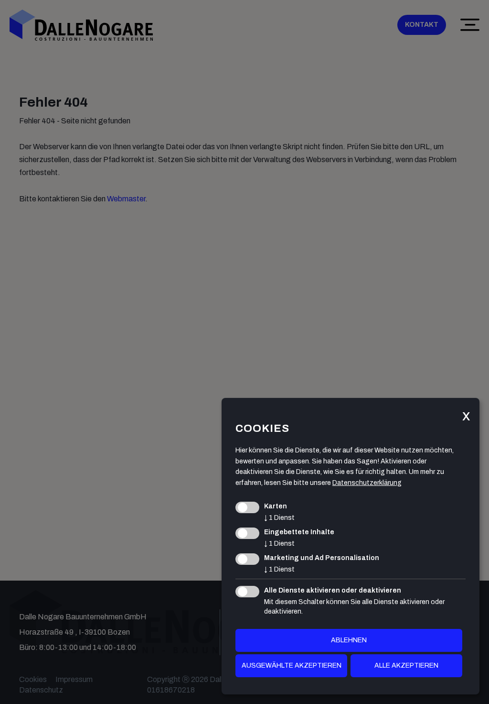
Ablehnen (349, 640)
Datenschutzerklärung (367, 482)
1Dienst (279, 517)
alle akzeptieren (406, 665)
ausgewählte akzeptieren (291, 665)
